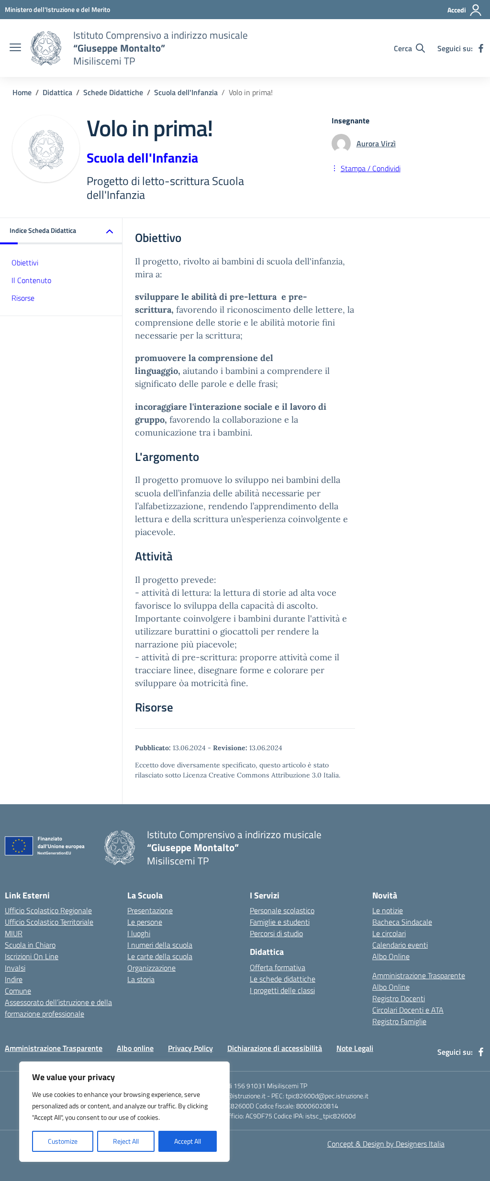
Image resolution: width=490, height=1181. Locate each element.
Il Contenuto (31, 280)
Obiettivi (24, 262)
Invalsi (15, 967)
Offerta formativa (277, 967)
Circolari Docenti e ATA (408, 1010)
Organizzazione (151, 967)
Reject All (126, 1141)
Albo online (135, 1048)
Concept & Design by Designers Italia (386, 1143)
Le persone (144, 922)
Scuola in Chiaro (30, 945)
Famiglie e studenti (280, 922)
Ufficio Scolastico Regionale (48, 910)
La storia (141, 979)
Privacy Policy (190, 1048)
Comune (18, 990)
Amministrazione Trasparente (418, 975)
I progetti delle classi (282, 990)
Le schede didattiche (282, 978)
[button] (61, 231)
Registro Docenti (398, 998)
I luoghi (138, 933)
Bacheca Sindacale (402, 922)
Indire (13, 979)
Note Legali (354, 1048)
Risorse (22, 298)
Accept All (187, 1141)
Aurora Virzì (376, 143)
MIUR (13, 933)
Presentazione (150, 910)
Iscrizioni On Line (31, 956)
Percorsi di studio (276, 933)
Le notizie (387, 910)
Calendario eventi (400, 945)
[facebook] (481, 48)
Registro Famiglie (399, 1021)
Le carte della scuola (159, 956)
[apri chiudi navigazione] (15, 48)
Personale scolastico (282, 910)
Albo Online (391, 956)
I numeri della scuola (159, 945)
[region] (124, 1111)
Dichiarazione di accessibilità (274, 1048)
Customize (63, 1141)
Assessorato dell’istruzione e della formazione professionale (58, 1007)
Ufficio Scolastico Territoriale (49, 922)
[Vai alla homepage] (46, 48)
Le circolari (389, 933)
